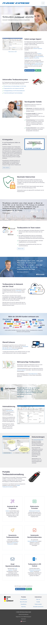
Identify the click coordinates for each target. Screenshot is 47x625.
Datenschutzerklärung (23, 614)
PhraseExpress (23, 599)
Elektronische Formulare (34, 510)
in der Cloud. (18, 290)
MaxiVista (23, 606)
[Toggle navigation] (43, 3)
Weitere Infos (21, 248)
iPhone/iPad (36, 57)
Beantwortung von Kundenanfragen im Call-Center (15, 86)
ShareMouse (23, 604)
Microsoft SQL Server (36, 64)
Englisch (24, 621)
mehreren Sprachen (37, 48)
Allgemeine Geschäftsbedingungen (23, 616)
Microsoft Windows (39, 56)
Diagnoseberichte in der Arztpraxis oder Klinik (14, 88)
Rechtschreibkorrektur (33, 541)
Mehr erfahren (6, 167)
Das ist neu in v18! (13, 51)
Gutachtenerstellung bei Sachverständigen (13, 92)
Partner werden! (38, 604)
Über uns (38, 599)
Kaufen (38, 70)
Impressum (23, 618)
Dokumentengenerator (38, 439)
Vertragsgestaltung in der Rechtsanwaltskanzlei (14, 90)
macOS (10, 347)
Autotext (39, 53)
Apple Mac (26, 57)
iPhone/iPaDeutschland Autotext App (10, 349)
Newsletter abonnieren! (38, 606)
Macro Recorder (9, 410)
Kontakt (38, 601)
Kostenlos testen (30, 70)
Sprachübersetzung (33, 373)
